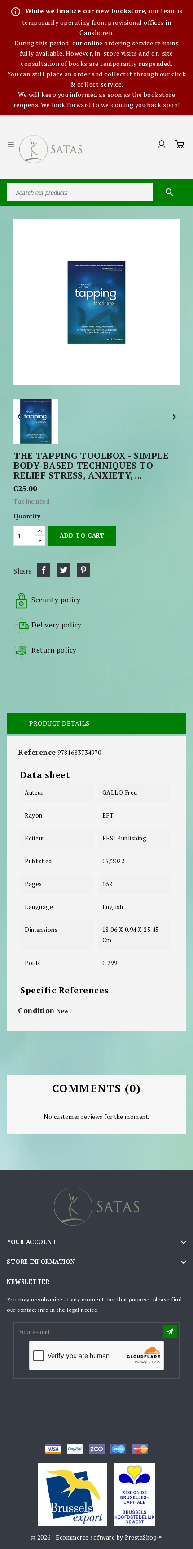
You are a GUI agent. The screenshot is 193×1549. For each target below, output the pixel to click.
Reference (37, 752)
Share (43, 570)
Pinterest (83, 570)
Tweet (63, 570)
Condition (36, 1010)
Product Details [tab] (59, 723)
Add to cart (82, 535)
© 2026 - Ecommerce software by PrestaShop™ (97, 1537)
